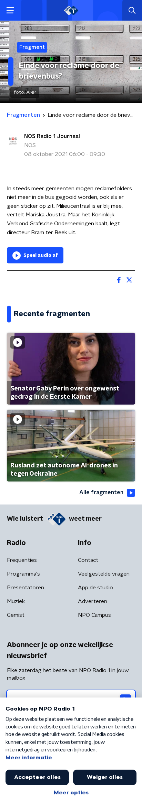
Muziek (16, 601)
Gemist (15, 615)
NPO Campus (94, 615)
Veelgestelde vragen (104, 574)
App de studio (95, 587)
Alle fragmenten (101, 492)
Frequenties (22, 560)
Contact (88, 560)
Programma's (23, 574)
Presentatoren (25, 587)
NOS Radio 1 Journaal (52, 136)
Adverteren (92, 601)
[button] (10, 10)
